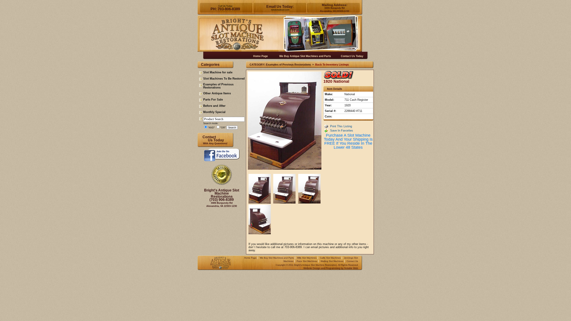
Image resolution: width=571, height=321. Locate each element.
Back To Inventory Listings (332, 64)
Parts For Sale (213, 99)
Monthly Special (214, 112)
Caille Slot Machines (330, 258)
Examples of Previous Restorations (218, 86)
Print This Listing (341, 126)
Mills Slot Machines (307, 258)
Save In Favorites (341, 130)
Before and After (214, 105)
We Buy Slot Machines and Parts (277, 258)
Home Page (250, 258)
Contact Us (352, 261)
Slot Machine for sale (217, 72)
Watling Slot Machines (332, 261)
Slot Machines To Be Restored (224, 78)
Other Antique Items (217, 93)
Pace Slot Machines (307, 261)
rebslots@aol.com (280, 9)
